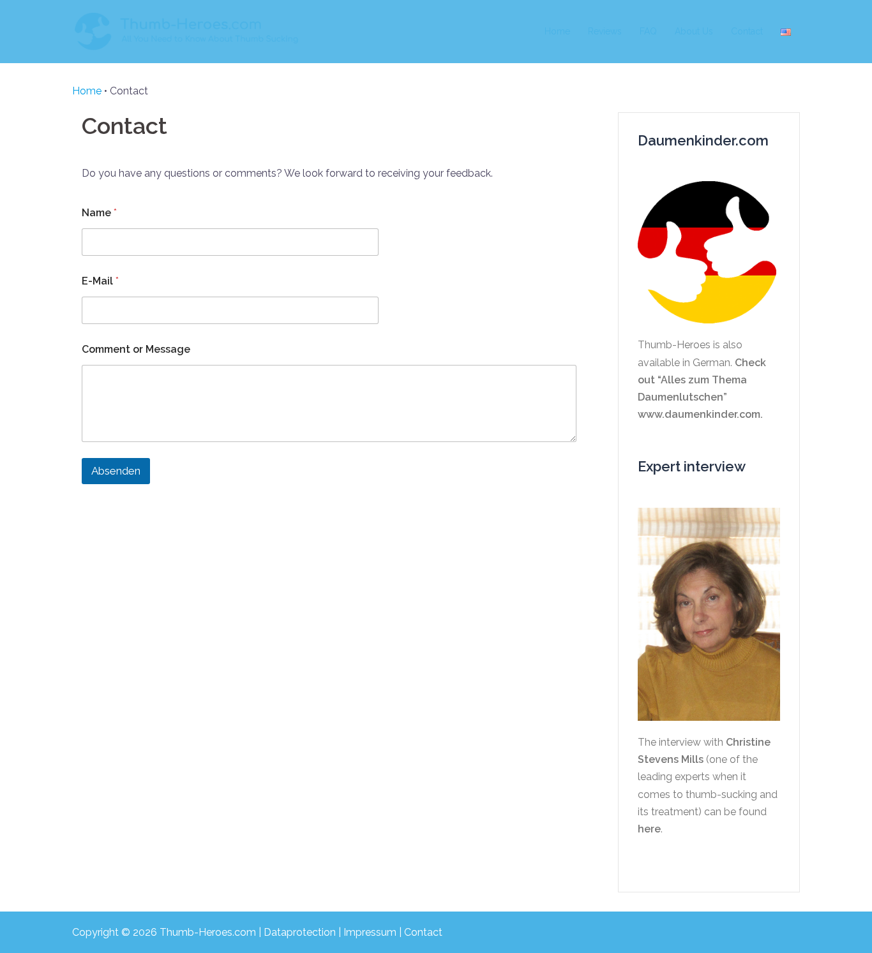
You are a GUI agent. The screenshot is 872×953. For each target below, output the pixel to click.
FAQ (648, 31)
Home (557, 31)
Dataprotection (300, 932)
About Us (694, 31)
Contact (747, 31)
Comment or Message (136, 349)
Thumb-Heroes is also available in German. (702, 379)
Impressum (369, 932)
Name (99, 213)
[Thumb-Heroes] (187, 31)
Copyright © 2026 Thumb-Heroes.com (164, 932)
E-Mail (100, 281)
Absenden (115, 470)
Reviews (605, 31)
